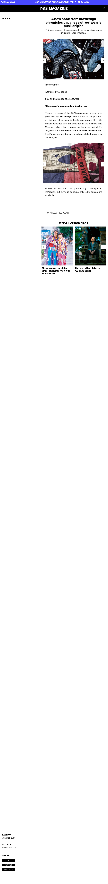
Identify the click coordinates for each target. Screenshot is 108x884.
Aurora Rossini (9, 847)
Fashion (6, 835)
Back (8, 19)
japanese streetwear (58, 213)
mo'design (50, 192)
